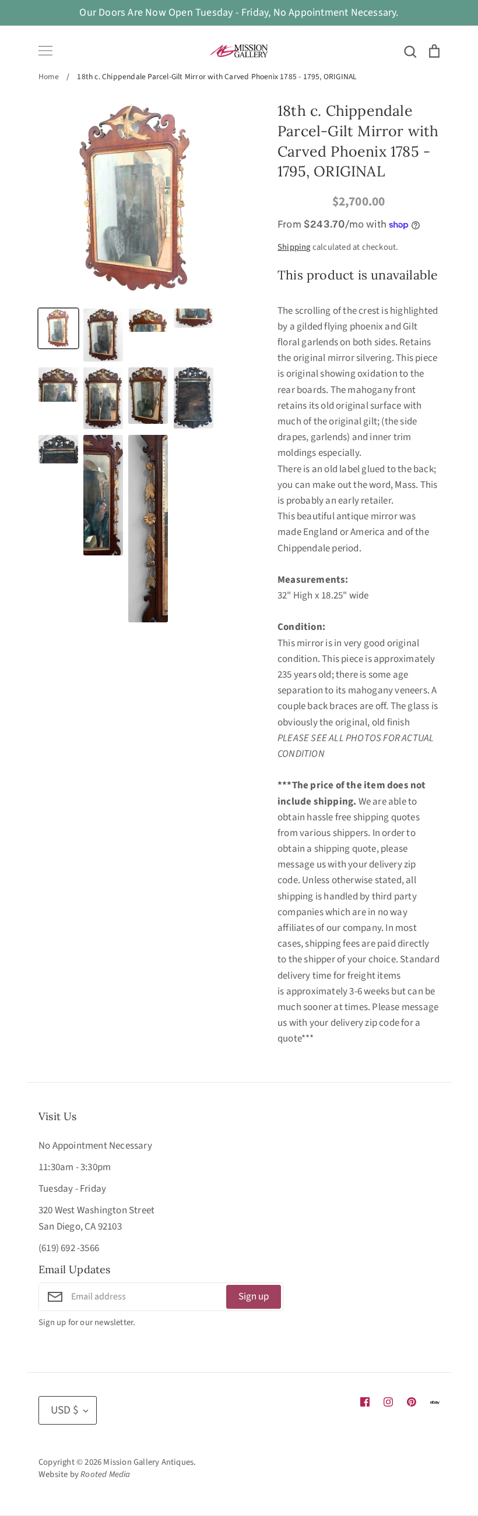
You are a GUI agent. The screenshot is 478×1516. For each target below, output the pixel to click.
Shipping (294, 247)
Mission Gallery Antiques (148, 1462)
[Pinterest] (411, 1402)
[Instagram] (388, 1402)
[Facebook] (365, 1402)
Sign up (253, 1297)
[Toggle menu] (45, 50)
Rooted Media (105, 1474)
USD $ (65, 1410)
